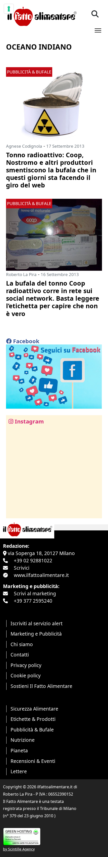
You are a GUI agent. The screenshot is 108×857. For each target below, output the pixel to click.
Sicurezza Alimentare (34, 708)
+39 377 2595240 (33, 600)
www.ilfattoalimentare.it (41, 575)
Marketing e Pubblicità (36, 633)
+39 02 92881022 (33, 560)
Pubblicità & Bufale (32, 729)
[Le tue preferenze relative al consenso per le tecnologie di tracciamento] (9, 9)
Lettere (19, 771)
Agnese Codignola (24, 146)
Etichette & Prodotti (33, 719)
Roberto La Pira (21, 274)
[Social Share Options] (13, 511)
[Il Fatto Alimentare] (41, 15)
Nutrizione (23, 739)
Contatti (20, 654)
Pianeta (19, 750)
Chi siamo (22, 644)
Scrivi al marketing (35, 593)
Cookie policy (26, 675)
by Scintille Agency (19, 849)
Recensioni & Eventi (33, 761)
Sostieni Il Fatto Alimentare (41, 686)
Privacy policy (26, 665)
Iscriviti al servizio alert (37, 623)
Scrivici (21, 567)
